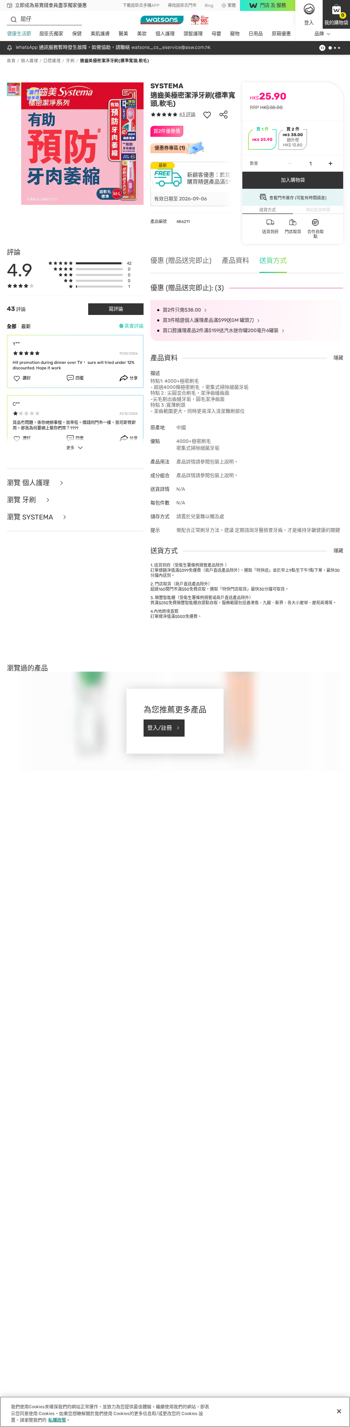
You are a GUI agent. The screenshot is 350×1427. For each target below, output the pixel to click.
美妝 (142, 34)
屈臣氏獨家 (51, 34)
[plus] (330, 163)
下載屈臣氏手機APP (141, 5)
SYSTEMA (166, 86)
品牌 (319, 34)
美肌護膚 (100, 34)
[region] (175, 1412)
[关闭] (339, 1411)
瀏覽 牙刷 (22, 500)
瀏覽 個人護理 (29, 482)
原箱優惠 (281, 34)
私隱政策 (57, 1420)
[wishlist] (207, 114)
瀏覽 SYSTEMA (30, 517)
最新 (26, 326)
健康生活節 (19, 34)
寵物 (235, 34)
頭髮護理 (193, 34)
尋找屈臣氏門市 (182, 5)
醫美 (123, 34)
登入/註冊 (159, 728)
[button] (336, 14)
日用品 (255, 34)
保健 (77, 34)
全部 (11, 326)
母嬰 (216, 34)
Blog (209, 5)
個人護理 (165, 34)
